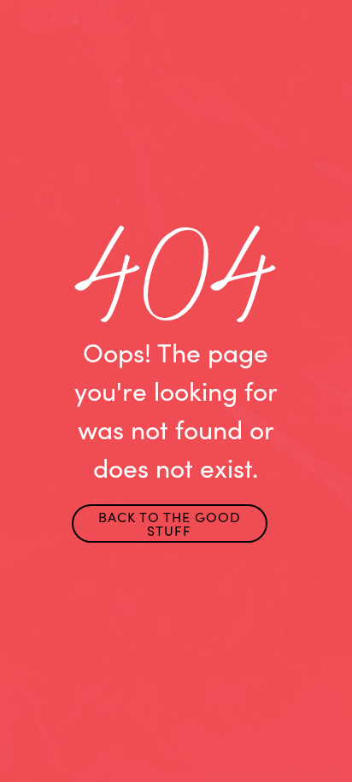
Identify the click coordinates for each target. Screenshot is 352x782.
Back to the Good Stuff (169, 523)
